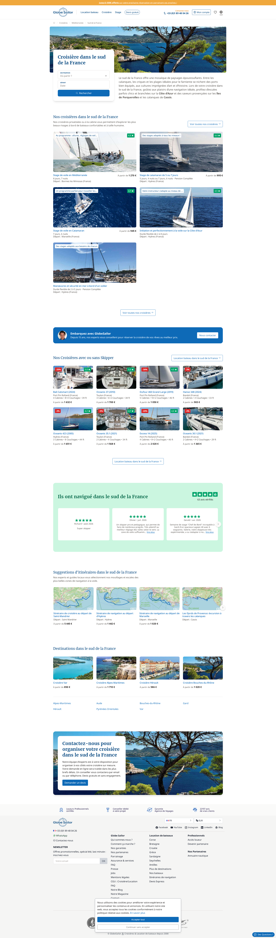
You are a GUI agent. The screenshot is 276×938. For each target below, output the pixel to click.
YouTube (178, 827)
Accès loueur (195, 839)
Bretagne (154, 843)
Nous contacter (207, 335)
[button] (89, 12)
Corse (152, 839)
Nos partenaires (119, 852)
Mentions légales (120, 877)
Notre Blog (117, 889)
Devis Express (156, 881)
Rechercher (85, 93)
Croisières (63, 23)
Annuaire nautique (198, 855)
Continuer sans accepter (138, 927)
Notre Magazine (119, 893)
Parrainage (117, 856)
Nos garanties (118, 848)
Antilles (153, 864)
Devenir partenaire (198, 843)
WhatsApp (61, 835)
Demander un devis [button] (75, 782)
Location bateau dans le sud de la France (196, 358)
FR (170, 820)
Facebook (163, 827)
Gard (185, 703)
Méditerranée (77, 23)
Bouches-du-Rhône (150, 703)
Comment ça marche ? (123, 843)
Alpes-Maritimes (62, 703)
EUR (201, 820)
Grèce (152, 852)
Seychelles (155, 860)
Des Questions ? (265, 934)
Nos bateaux (156, 873)
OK (103, 861)
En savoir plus (137, 912)
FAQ (113, 864)
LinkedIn (208, 827)
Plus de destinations (160, 868)
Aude (99, 703)
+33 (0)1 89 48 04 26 (66, 830)
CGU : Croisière (119, 881)
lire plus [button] (151, 532)
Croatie (153, 848)
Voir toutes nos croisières (204, 124)
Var (141, 709)
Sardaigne (154, 856)
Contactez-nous (64, 840)
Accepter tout (138, 919)
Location (132, 881)
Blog (220, 827)
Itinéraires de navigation (162, 877)
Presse (114, 868)
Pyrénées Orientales (107, 709)
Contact (115, 898)
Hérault (57, 709)
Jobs (113, 873)
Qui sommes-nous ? (121, 839)
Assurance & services (122, 860)
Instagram (193, 827)
